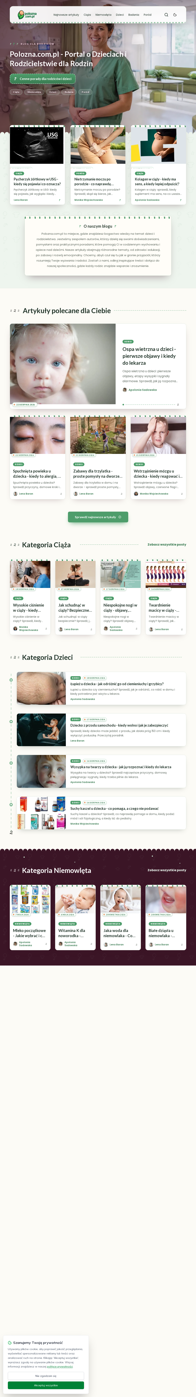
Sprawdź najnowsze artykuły (95, 517)
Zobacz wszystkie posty (167, 544)
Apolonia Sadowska (147, 200)
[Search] (166, 15)
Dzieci (120, 15)
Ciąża (87, 15)
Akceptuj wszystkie (46, 1385)
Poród (147, 15)
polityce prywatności (60, 1366)
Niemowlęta (103, 15)
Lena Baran (21, 200)
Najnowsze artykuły (66, 15)
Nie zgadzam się (45, 1376)
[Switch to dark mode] (175, 14)
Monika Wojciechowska (88, 200)
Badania (133, 15)
